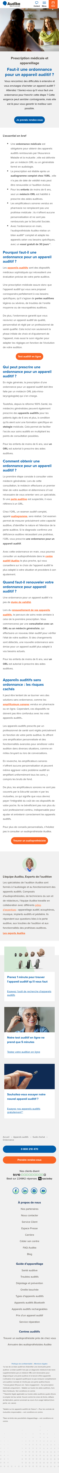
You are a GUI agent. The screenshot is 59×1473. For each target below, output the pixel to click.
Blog (29, 1254)
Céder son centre (29, 1241)
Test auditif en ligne (29, 356)
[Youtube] (43, 1191)
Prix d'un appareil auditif (29, 1315)
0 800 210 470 (29, 1149)
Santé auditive (30, 1270)
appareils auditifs (17, 268)
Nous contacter (29, 1215)
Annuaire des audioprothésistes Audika (29, 1344)
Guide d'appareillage (29, 1264)
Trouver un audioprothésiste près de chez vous (29, 1338)
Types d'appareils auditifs (30, 1296)
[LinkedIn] (25, 1191)
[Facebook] (16, 1191)
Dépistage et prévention (29, 1283)
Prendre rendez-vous (29, 1160)
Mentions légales (41, 1363)
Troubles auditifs (29, 1276)
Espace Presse (29, 1228)
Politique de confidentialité (22, 1363)
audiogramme (19, 516)
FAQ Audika (29, 1247)
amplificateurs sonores (16, 704)
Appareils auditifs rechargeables (29, 1309)
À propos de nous (29, 1202)
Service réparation (29, 1322)
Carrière (29, 1235)
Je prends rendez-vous (29, 120)
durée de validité (21, 602)
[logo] (11, 4)
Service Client (29, 1222)
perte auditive (19, 499)
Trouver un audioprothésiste (29, 840)
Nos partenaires (29, 1209)
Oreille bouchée (29, 1289)
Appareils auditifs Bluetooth (29, 1302)
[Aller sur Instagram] (34, 1191)
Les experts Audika (14, 933)
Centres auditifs (29, 1331)
